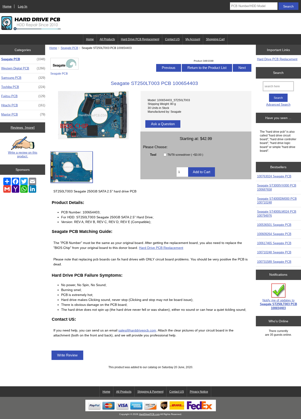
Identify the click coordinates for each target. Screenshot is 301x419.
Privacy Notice (199, 391)
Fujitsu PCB (23, 96)
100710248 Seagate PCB (274, 252)
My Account (193, 39)
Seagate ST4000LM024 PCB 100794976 (276, 213)
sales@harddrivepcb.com (137, 330)
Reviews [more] (23, 127)
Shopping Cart (215, 39)
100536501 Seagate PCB (274, 225)
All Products (107, 39)
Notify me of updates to (278, 304)
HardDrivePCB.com (149, 414)
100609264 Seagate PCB (274, 234)
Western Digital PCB (23, 68)
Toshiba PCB (23, 87)
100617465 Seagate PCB (274, 243)
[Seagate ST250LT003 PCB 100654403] (71, 167)
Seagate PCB (69, 47)
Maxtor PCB (23, 114)
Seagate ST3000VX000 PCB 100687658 (276, 187)
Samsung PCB (23, 78)
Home (7, 6)
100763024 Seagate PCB (274, 176)
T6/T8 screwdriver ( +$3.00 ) (185, 154)
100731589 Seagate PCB (274, 261)
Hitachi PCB (23, 105)
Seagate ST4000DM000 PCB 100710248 (277, 200)
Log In (22, 6)
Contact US (172, 39)
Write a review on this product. (22, 154)
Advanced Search (278, 104)
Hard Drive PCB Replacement (140, 39)
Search (278, 73)
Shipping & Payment (150, 391)
